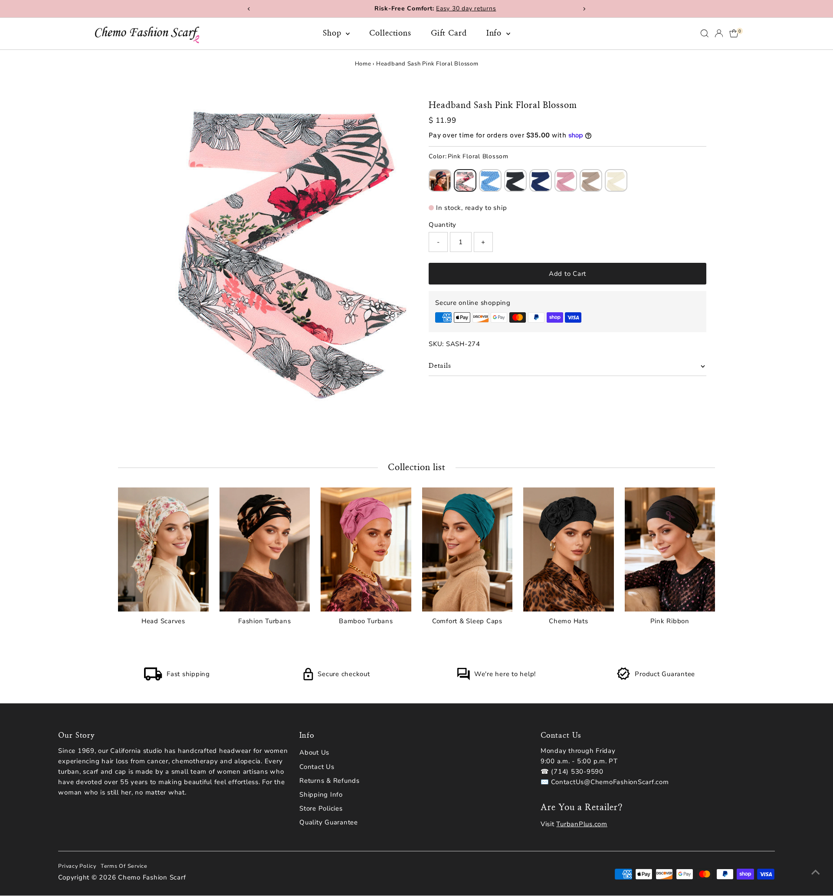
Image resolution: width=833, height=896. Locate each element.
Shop (333, 33)
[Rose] (565, 180)
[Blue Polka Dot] (490, 180)
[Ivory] (616, 180)
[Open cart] (733, 33)
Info (495, 33)
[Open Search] (704, 33)
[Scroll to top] (815, 872)
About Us (314, 752)
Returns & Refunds (329, 780)
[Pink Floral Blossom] (465, 180)
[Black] (515, 180)
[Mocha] (591, 180)
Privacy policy (77, 866)
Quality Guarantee (328, 822)
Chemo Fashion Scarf (152, 877)
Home (363, 64)
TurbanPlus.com (581, 824)
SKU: (436, 344)
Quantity (442, 224)
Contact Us (317, 766)
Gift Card (449, 33)
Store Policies (321, 808)
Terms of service (124, 866)
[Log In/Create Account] (719, 33)
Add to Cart (567, 273)
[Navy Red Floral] (440, 180)
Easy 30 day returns (447, 8)
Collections (390, 33)
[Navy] (540, 180)
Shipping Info (321, 794)
